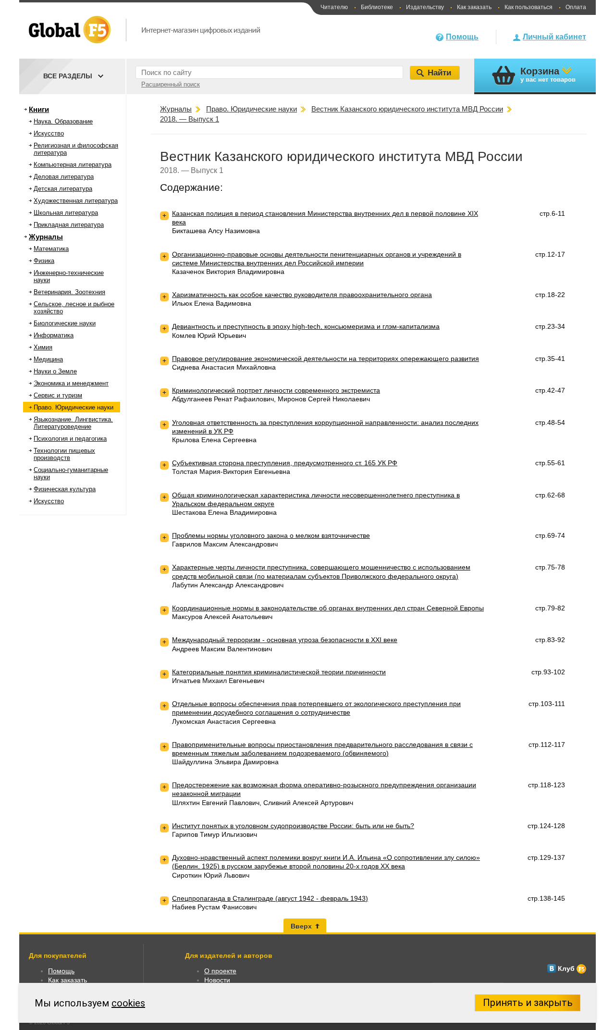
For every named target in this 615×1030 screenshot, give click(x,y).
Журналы (46, 237)
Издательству (425, 7)
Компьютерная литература (72, 164)
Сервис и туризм (58, 395)
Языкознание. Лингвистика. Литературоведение (73, 423)
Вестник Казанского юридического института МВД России (341, 156)
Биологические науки (65, 323)
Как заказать (474, 7)
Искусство (49, 133)
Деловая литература (64, 176)
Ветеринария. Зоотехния (69, 292)
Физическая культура (65, 489)
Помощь (462, 37)
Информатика (54, 335)
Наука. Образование (63, 121)
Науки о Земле (55, 371)
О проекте (220, 971)
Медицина (48, 359)
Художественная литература (76, 200)
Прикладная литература (69, 224)
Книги (39, 109)
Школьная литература (66, 212)
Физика (44, 260)
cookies (128, 1003)
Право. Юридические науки (73, 407)
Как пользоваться (528, 7)
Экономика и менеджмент (71, 383)
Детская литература (63, 188)
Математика (51, 248)
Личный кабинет (554, 37)
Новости (217, 980)
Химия (43, 347)
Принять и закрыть (528, 1002)
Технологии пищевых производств (64, 454)
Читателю (334, 7)
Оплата (576, 7)
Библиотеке (377, 7)
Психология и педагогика (70, 438)
